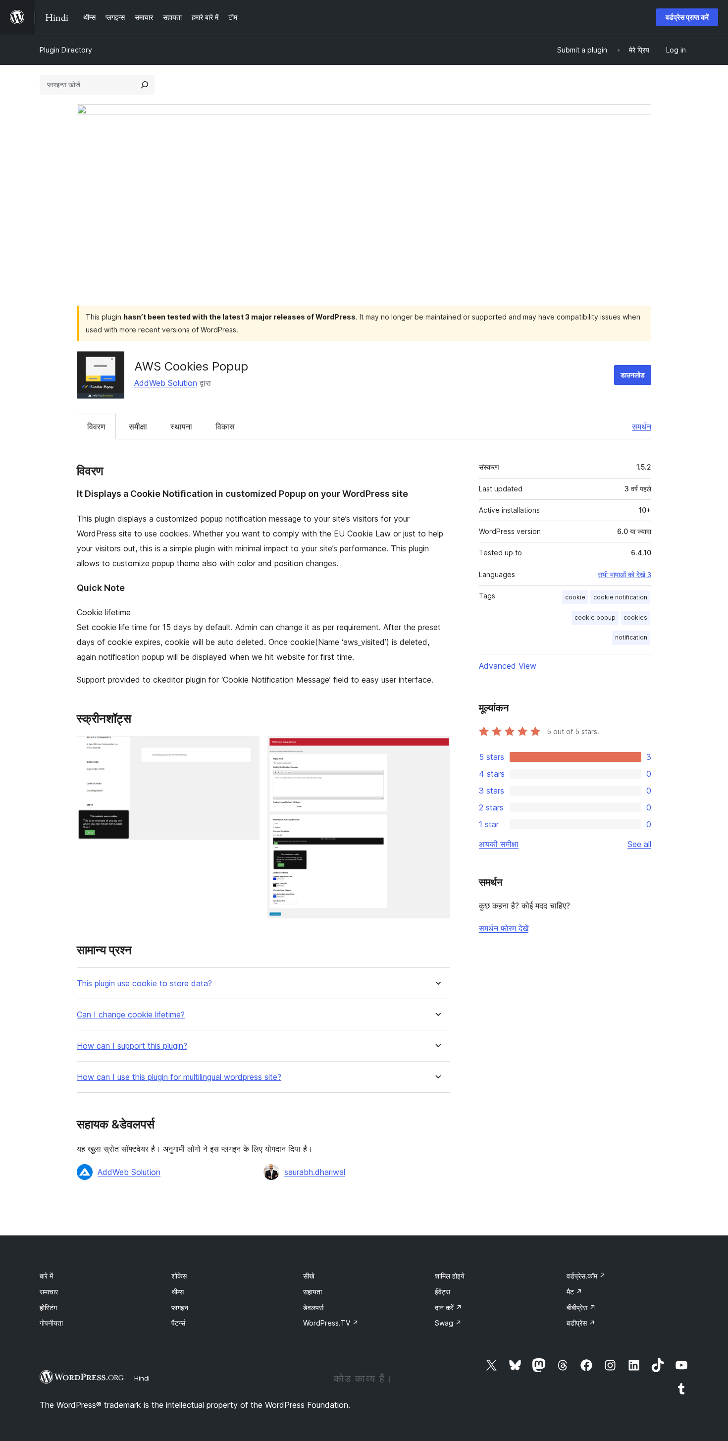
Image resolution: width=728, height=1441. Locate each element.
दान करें (448, 1307)
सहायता (312, 1291)
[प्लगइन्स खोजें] (145, 85)
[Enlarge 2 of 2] (437, 749)
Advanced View (507, 666)
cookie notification (620, 597)
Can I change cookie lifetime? (131, 1014)
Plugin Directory (66, 50)
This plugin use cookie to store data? (144, 983)
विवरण (96, 426)
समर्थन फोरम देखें (503, 928)
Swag (448, 1323)
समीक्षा (138, 426)
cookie (575, 597)
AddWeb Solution (165, 383)
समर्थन (641, 426)
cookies (635, 617)
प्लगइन (179, 1307)
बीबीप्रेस (581, 1307)
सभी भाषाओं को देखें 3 (624, 575)
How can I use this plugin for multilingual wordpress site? (179, 1077)
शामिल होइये (450, 1276)
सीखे (308, 1276)
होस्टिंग (48, 1307)
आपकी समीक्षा (499, 844)
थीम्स (177, 1291)
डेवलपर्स (313, 1307)
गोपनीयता (51, 1323)
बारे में (46, 1276)
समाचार (49, 1291)
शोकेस (179, 1276)
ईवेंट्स (442, 1291)
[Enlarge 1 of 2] (246, 749)
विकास (225, 426)
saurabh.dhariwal (314, 1172)
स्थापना (181, 426)
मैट (574, 1291)
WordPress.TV (331, 1323)
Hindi (142, 1378)
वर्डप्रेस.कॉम (586, 1276)
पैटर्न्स (178, 1323)
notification (631, 637)
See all (639, 844)
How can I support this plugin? (132, 1046)
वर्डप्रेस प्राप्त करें (687, 17)
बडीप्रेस (581, 1323)
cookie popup (595, 617)
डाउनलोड (633, 375)
